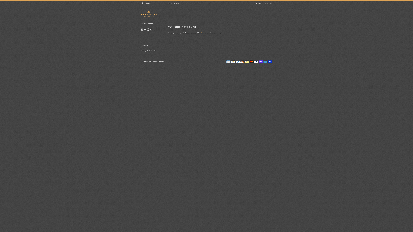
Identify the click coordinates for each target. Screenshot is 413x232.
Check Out (268, 3)
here (203, 33)
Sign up (176, 3)
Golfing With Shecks (148, 51)
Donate (143, 48)
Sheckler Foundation (158, 61)
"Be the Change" (147, 24)
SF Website (145, 46)
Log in (170, 3)
